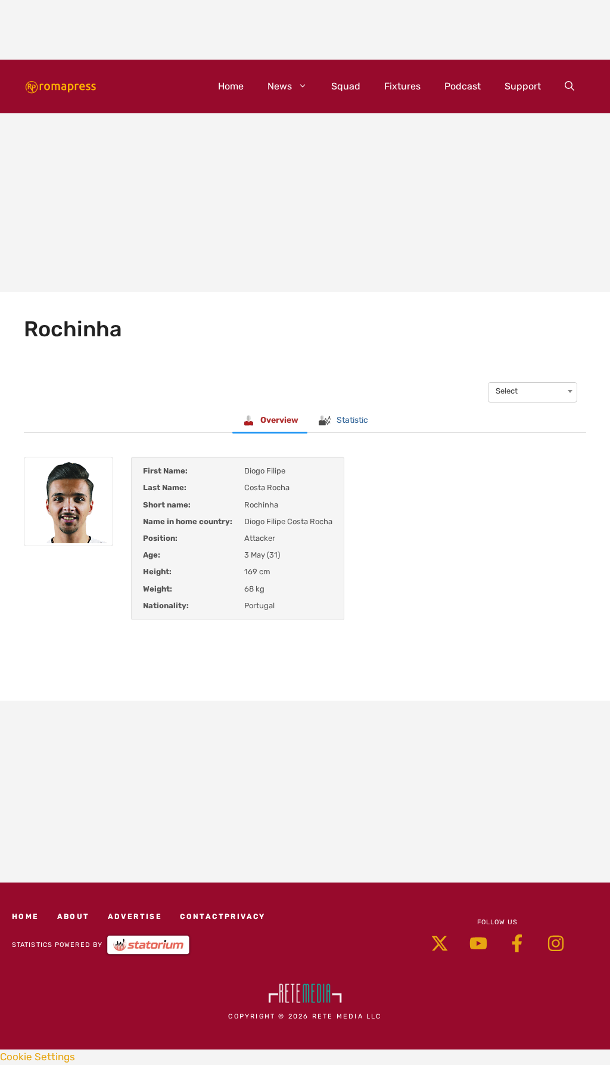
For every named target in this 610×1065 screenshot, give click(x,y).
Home (231, 86)
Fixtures (402, 86)
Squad (345, 86)
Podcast (462, 86)
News (279, 86)
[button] (569, 86)
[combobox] (532, 391)
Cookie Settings (37, 1057)
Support (523, 86)
